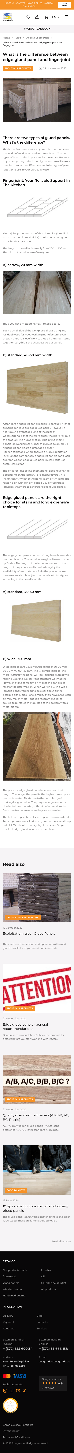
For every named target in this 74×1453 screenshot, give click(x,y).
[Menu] (66, 17)
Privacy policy (11, 1430)
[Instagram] (5, 1391)
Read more (64, 4)
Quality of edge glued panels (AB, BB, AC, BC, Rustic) (36, 1117)
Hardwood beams (14, 1295)
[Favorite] (28, 17)
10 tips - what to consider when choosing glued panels (35, 1208)
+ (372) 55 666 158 (53, 1349)
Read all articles (61, 1241)
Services (42, 1328)
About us (8, 1328)
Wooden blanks (12, 1289)
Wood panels (11, 1282)
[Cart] (46, 17)
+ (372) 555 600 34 (18, 1349)
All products (48, 1289)
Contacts (42, 1322)
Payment (8, 1322)
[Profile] (37, 17)
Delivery (8, 1315)
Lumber (46, 1270)
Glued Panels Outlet (53, 1282)
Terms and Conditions (16, 1437)
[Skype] (24, 1391)
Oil (43, 1276)
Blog (40, 1315)
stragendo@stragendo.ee (54, 1361)
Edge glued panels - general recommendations (25, 1027)
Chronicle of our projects (18, 1424)
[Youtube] (18, 1391)
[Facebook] (11, 1391)
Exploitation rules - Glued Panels (29, 933)
